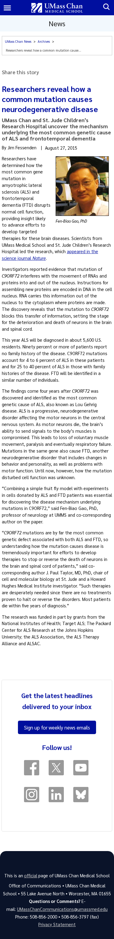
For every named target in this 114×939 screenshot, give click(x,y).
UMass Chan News (18, 41)
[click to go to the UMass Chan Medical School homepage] (57, 7)
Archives (44, 41)
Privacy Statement (57, 924)
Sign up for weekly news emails (57, 727)
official (30, 875)
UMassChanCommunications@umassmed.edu (62, 909)
